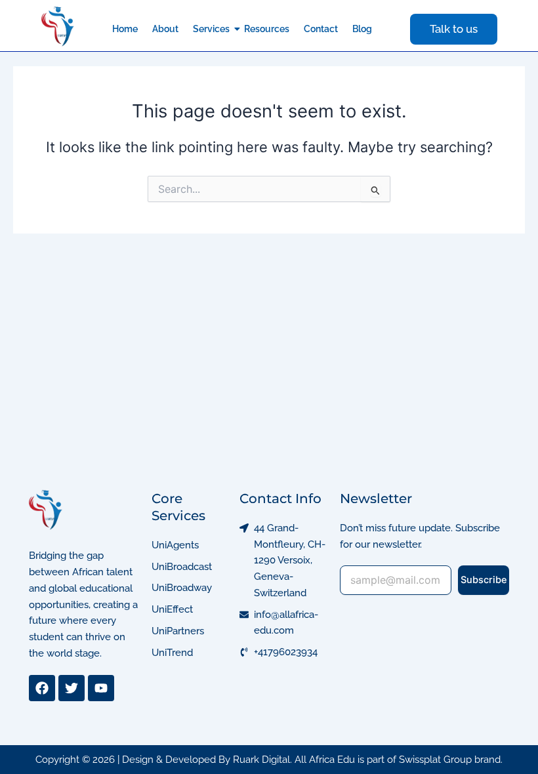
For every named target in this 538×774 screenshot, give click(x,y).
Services (211, 29)
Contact (321, 29)
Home (125, 29)
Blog (362, 29)
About (165, 29)
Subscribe (484, 580)
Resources (266, 29)
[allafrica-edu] (58, 27)
